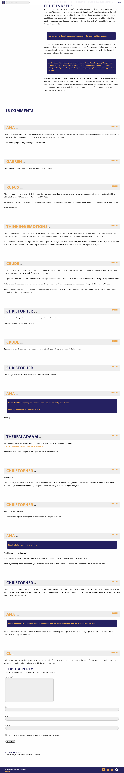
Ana (10, 127)
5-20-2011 (114, 469)
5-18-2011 (114, 341)
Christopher (19, 470)
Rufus (12, 187)
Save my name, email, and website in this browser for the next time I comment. (33, 735)
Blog (119, 2)
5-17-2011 (114, 310)
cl (8, 653)
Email (7, 716)
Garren (14, 161)
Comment (9, 677)
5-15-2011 (114, 126)
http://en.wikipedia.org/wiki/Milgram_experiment (23, 446)
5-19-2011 (114, 392)
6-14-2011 (114, 652)
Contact (7, 772)
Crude (12, 263)
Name (7, 707)
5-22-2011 (114, 581)
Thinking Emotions (26, 226)
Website (8, 725)
